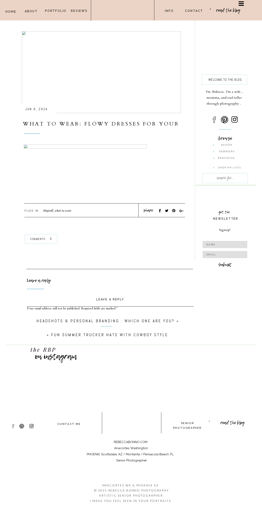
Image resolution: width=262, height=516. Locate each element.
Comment (34, 317)
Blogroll (48, 210)
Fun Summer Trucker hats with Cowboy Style (109, 334)
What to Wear (63, 210)
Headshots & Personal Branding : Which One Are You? (105, 320)
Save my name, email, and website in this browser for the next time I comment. (79, 418)
